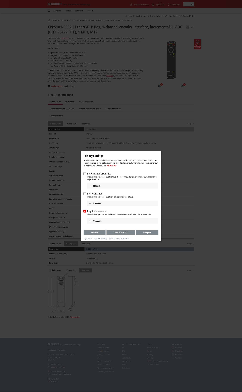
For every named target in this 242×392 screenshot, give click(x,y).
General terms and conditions (119, 238)
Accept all (147, 232)
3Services (97, 203)
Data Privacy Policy (100, 238)
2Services (97, 221)
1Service (96, 185)
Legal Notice (88, 238)
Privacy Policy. (112, 165)
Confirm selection (121, 232)
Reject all (94, 232)
